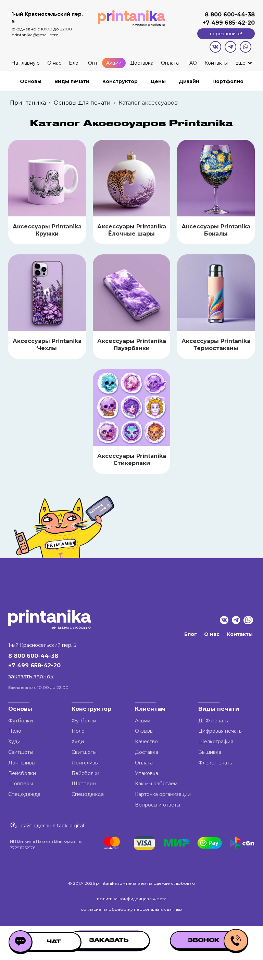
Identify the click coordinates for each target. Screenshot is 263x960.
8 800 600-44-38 (230, 14)
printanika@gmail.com (35, 34)
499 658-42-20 (39, 665)
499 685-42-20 (232, 22)
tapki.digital (69, 826)
